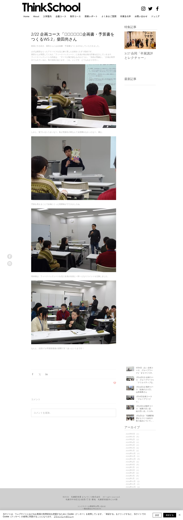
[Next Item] (151, 40)
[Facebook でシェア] (32, 374)
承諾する (170, 515)
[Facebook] (157, 8)
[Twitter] (150, 8)
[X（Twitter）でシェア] (39, 374)
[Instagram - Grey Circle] (9, 263)
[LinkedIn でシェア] (46, 374)
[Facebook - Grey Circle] (9, 256)
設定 (157, 515)
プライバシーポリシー (64, 516)
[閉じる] (179, 515)
